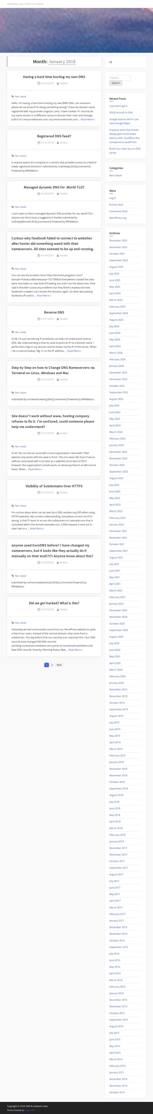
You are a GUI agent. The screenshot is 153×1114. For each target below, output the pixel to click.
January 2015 (116, 1072)
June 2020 (114, 650)
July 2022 (114, 485)
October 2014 (117, 1092)
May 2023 (114, 418)
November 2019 (118, 696)
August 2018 (116, 795)
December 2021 (118, 531)
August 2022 (116, 478)
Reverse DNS (54, 312)
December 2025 (118, 240)
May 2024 (114, 339)
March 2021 (116, 590)
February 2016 (117, 986)
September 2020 (118, 630)
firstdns (64, 83)
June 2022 (114, 491)
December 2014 (118, 1079)
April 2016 (115, 973)
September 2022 (118, 471)
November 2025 (118, 247)
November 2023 (118, 379)
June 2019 (114, 729)
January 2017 (116, 920)
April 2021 (115, 583)
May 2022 (114, 498)
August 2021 (116, 557)
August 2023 (116, 399)
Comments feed (118, 211)
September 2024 (118, 313)
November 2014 (118, 1085)
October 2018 (117, 782)
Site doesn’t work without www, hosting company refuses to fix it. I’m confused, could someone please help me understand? (53, 421)
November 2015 (118, 1006)
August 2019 (116, 716)
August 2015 (116, 1026)
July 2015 (114, 1033)
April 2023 (115, 425)
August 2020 (116, 636)
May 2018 (114, 815)
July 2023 (114, 405)
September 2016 (118, 947)
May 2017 (114, 894)
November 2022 (118, 458)
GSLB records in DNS (121, 112)
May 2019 (114, 735)
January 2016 (116, 993)
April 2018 (115, 821)
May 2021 (114, 577)
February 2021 (117, 597)
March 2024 (116, 352)
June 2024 (114, 333)
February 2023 (117, 438)
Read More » (88, 120)
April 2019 (115, 742)
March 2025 (116, 300)
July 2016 (114, 953)
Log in (112, 198)
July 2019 (114, 722)
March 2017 (116, 907)
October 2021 (117, 544)
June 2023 (114, 412)
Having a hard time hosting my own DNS (54, 76)
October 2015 (117, 1013)
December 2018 (118, 768)
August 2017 (116, 874)
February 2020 (117, 676)
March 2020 (116, 669)
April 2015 (115, 1052)
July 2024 (114, 326)
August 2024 (116, 319)
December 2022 (118, 452)
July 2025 (114, 273)
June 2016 (114, 960)
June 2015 (114, 1039)
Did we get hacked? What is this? (54, 603)
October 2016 (117, 940)
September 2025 (118, 260)
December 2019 (118, 689)
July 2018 (114, 801)
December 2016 (118, 927)
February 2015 (117, 1066)
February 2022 (117, 518)
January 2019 (116, 762)
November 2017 (118, 854)
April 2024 (115, 346)
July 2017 (114, 881)
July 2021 (114, 564)
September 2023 (118, 392)
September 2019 (118, 709)
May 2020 (114, 656)
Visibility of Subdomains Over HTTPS (54, 486)
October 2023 (117, 385)
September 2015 (118, 1019)
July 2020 (114, 643)
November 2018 (118, 775)
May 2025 (114, 286)
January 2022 (116, 524)
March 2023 (116, 432)
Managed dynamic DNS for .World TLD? (54, 187)
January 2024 (116, 366)
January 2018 (116, 841)
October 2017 (117, 861)
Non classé (20, 96)
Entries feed (116, 204)
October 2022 (117, 465)
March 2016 (116, 980)
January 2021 (116, 603)
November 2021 (118, 537)
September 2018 (118, 788)
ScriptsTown (29, 1110)
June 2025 (114, 280)
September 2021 (118, 550)
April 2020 (115, 663)
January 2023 (116, 445)
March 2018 (116, 828)
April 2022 (115, 504)
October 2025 (117, 253)
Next (59, 664)
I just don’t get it (118, 106)
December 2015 (118, 999)
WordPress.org (117, 218)
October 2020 (117, 623)
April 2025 (115, 293)
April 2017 (115, 900)
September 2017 (118, 867)
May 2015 (114, 1046)
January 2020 (116, 683)
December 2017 (118, 848)
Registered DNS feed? (54, 136)
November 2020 (118, 616)
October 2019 (117, 702)
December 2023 (118, 372)
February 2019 (117, 755)
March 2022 (116, 511)
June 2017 (114, 887)
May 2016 (114, 966)
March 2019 (116, 749)
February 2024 (117, 359)
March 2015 (116, 1059)
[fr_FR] (110, 62)
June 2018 (114, 808)
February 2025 (117, 306)
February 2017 (117, 914)
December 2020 (118, 610)
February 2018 (117, 835)
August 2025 (116, 267)
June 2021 (114, 570)
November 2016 (118, 933)
